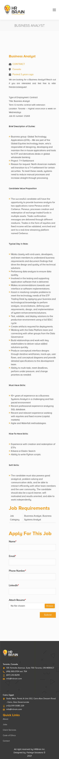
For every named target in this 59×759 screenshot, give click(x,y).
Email (12, 556)
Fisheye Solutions (35, 752)
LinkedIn (14, 585)
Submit (48, 614)
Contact (6, 741)
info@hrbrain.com (14, 679)
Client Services (9, 730)
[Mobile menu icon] (54, 10)
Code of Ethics (9, 735)
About (5, 719)
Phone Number (17, 570)
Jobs (5, 724)
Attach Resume (17, 600)
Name (12, 541)
